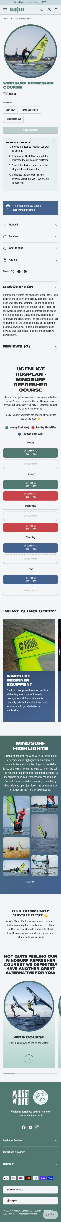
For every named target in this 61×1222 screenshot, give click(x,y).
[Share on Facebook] (19, 272)
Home (5, 19)
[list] (30, 51)
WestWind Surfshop (21, 1211)
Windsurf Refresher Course (21, 19)
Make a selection (30, 130)
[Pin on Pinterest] (25, 272)
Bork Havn (10, 110)
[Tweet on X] (13, 272)
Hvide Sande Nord (30, 110)
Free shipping (19, 2)
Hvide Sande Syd (13, 119)
